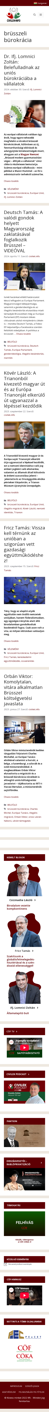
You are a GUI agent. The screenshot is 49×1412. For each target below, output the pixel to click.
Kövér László (29, 508)
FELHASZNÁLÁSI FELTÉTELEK (31, 1392)
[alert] (24, 1264)
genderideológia (12, 353)
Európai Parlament (22, 349)
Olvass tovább (11, 181)
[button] (34, 14)
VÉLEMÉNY (13, 188)
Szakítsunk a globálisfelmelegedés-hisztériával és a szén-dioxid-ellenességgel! (21, 961)
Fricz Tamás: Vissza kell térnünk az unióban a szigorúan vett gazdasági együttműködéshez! (24, 544)
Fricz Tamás (10, 657)
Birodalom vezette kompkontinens (18, 907)
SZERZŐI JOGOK (32, 1386)
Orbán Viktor (21, 816)
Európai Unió (37, 193)
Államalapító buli (18, 1013)
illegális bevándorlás (33, 353)
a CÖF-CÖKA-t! (24, 1242)
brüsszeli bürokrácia (18, 193)
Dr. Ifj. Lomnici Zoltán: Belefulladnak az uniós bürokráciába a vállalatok (22, 70)
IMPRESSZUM (16, 1386)
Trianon (18, 512)
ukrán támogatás (22, 820)
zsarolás (8, 357)
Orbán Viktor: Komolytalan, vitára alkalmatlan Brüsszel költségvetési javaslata (23, 690)
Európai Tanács (20, 812)
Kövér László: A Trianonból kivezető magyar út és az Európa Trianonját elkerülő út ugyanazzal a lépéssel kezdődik (24, 389)
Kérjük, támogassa (24, 1239)
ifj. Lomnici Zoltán (13, 196)
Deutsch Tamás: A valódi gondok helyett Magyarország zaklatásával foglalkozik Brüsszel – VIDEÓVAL (23, 231)
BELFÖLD (12, 341)
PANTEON (12, 1121)
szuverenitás (27, 660)
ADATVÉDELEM (9, 1392)
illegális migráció (13, 508)
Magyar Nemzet (30, 154)
